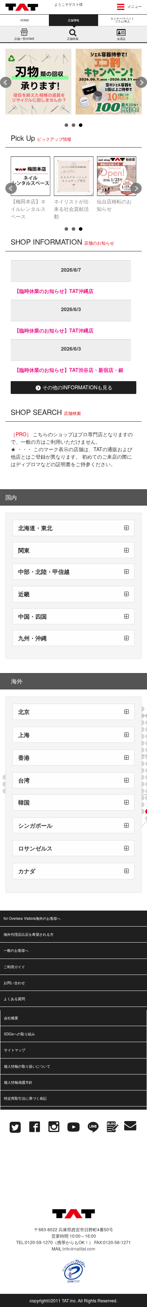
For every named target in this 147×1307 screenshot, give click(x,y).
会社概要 (11, 1017)
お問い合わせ (14, 982)
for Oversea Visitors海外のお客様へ (32, 918)
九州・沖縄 (32, 638)
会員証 (121, 39)
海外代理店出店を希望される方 (29, 934)
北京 (24, 712)
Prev (5, 82)
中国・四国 (32, 616)
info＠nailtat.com (79, 1248)
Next (141, 82)
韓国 (24, 802)
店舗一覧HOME (24, 39)
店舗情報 (73, 20)
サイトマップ (14, 1049)
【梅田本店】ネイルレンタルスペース (28, 209)
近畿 (24, 594)
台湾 (24, 780)
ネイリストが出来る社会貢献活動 (71, 209)
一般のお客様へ (16, 950)
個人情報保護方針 (18, 1082)
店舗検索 (72, 39)
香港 (24, 757)
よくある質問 (14, 998)
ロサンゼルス (35, 848)
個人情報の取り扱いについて (27, 1066)
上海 (24, 735)
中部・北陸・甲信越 (44, 571)
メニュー (134, 6)
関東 (24, 550)
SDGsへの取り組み (19, 1033)
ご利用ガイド (14, 966)
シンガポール (35, 825)
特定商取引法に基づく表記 (25, 1098)
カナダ (26, 871)
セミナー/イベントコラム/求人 (122, 19)
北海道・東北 (35, 528)
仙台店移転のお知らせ (114, 205)
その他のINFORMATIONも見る (77, 387)
